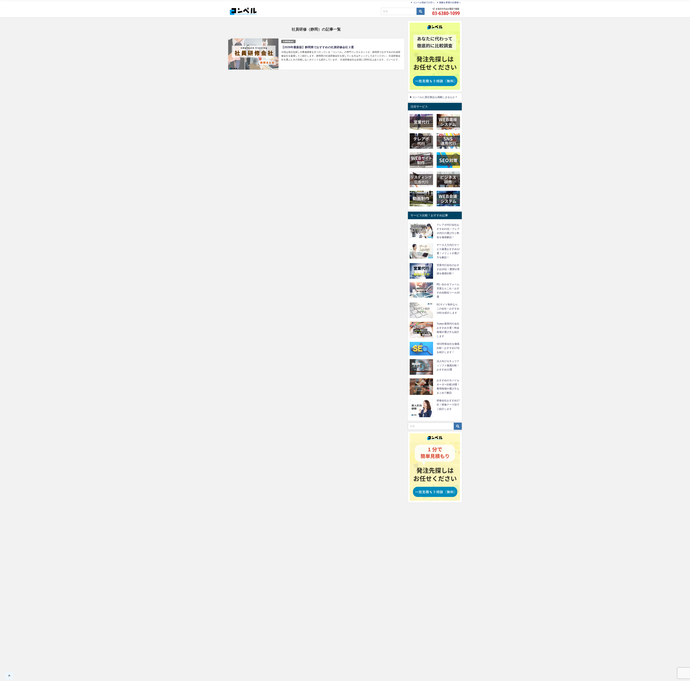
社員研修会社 (288, 41)
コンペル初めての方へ (424, 2)
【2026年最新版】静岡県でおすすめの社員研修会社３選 (317, 47)
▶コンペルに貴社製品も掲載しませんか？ (433, 97)
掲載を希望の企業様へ (450, 2)
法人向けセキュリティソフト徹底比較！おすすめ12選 (448, 365)
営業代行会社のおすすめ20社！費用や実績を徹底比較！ (448, 269)
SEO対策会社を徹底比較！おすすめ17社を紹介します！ (448, 348)
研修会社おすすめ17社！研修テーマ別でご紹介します (448, 404)
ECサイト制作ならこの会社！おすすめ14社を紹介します (448, 308)
